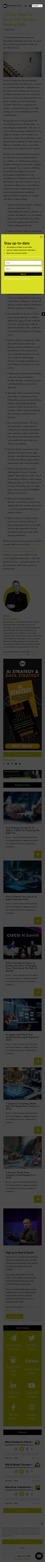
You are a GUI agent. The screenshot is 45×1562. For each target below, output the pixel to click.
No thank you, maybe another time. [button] (17, 279)
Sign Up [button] (23, 274)
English (36, 6)
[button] (41, 237)
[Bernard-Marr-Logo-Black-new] (12, 5)
